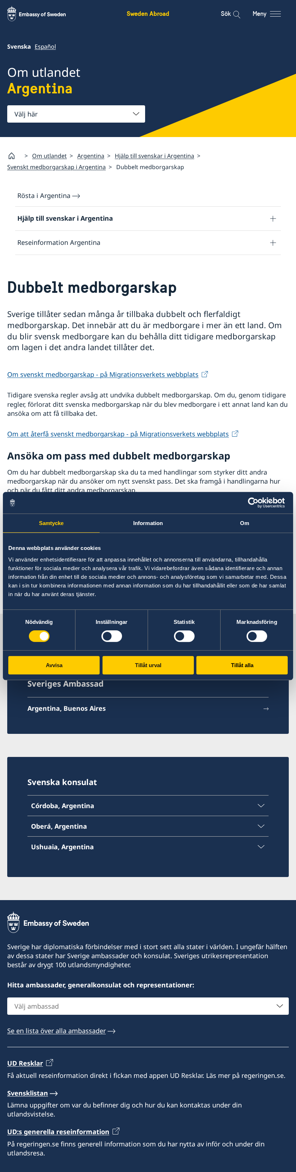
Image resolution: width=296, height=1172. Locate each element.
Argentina (90, 156)
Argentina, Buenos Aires (66, 708)
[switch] (111, 636)
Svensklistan (27, 1093)
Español (45, 46)
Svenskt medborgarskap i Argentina (56, 167)
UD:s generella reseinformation (58, 1131)
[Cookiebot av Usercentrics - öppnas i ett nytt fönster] (256, 502)
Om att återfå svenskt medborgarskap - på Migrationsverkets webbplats (118, 433)
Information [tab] (148, 523)
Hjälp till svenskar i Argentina (154, 156)
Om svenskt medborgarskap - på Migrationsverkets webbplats (103, 374)
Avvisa (54, 665)
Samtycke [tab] (51, 523)
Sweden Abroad (148, 13)
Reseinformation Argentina (58, 242)
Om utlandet (49, 156)
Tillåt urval (148, 665)
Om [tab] (244, 523)
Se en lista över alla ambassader (56, 1030)
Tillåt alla (242, 665)
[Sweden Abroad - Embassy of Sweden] (43, 14)
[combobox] (76, 114)
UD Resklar (25, 1063)
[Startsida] (14, 156)
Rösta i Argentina (43, 195)
